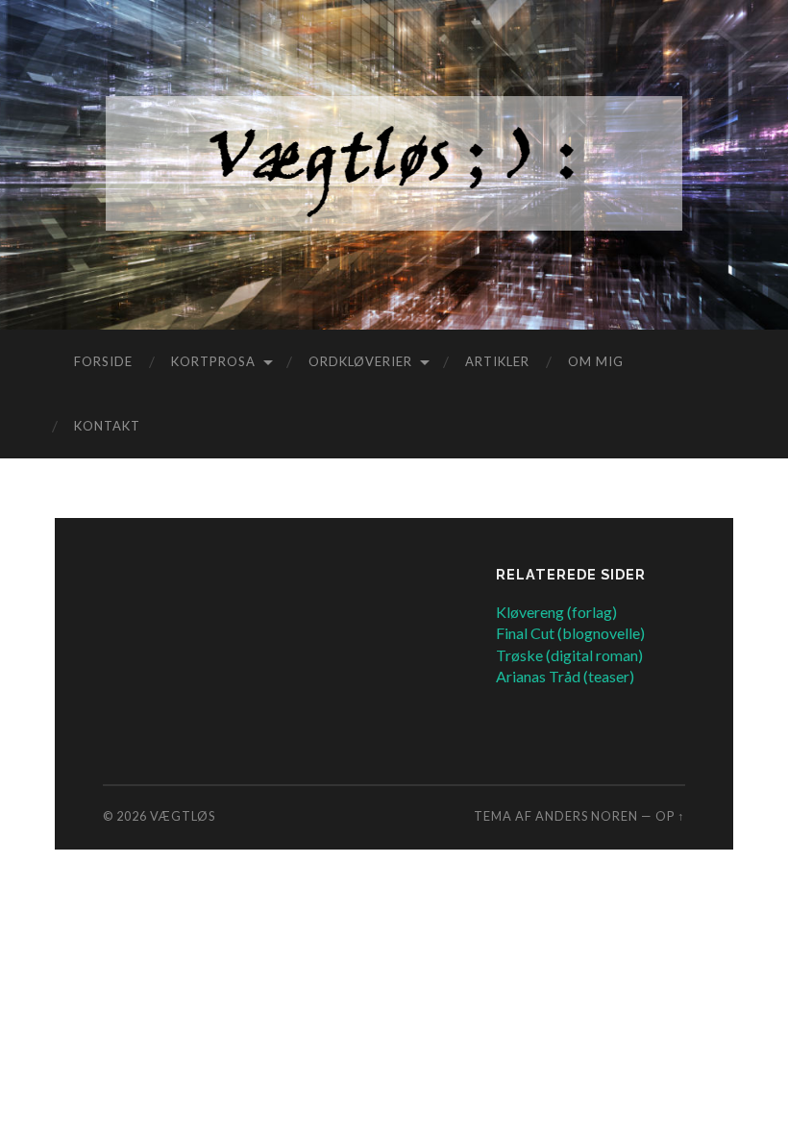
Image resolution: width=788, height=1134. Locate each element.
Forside (103, 361)
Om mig (596, 361)
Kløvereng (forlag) (556, 612)
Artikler (497, 361)
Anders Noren (586, 816)
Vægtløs (182, 816)
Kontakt (107, 425)
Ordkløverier (360, 361)
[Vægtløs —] (394, 163)
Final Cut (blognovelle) (570, 633)
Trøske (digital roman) (569, 655)
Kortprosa (213, 361)
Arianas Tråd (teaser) (565, 676)
